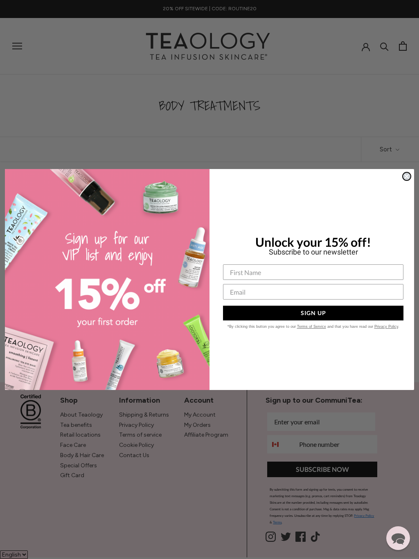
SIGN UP (313, 312)
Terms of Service (311, 327)
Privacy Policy (386, 327)
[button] (398, 538)
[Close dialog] (407, 176)
